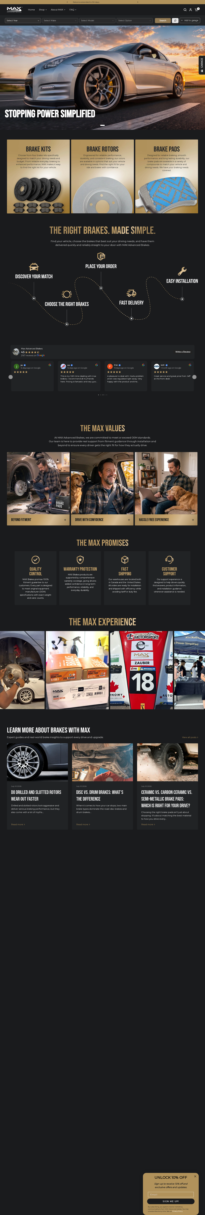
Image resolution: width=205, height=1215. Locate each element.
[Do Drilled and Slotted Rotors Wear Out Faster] (37, 762)
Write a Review (182, 352)
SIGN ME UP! (171, 1201)
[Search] (185, 9)
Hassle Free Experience (154, 520)
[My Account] (190, 9)
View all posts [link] (189, 737)
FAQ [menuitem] (71, 9)
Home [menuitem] (31, 9)
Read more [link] (17, 824)
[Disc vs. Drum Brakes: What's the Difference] (102, 762)
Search (163, 20)
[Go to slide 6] (100, 394)
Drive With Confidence (89, 520)
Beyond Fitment (21, 520)
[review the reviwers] (50, 365)
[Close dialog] (195, 1176)
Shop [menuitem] (42, 9)
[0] (195, 9)
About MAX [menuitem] (57, 9)
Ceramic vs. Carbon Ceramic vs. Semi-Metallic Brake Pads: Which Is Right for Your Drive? (166, 799)
